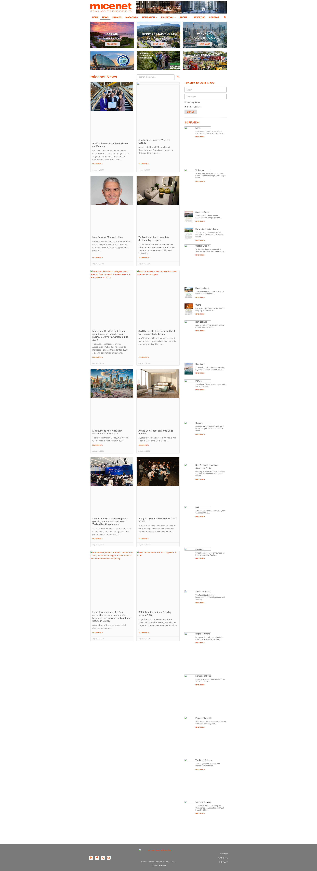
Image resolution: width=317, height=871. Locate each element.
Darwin (198, 381)
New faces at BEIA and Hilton (107, 237)
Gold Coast (200, 364)
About (183, 17)
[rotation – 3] (205, 69)
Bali (197, 507)
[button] (225, 17)
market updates (194, 106)
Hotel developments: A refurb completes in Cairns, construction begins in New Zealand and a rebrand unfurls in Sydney (111, 616)
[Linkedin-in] (91, 858)
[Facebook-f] (97, 858)
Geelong (199, 423)
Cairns (198, 305)
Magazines (131, 17)
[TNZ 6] (158, 69)
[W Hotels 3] (112, 69)
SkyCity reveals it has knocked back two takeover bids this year (156, 332)
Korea (197, 128)
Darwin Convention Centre (206, 229)
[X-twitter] (103, 858)
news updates (193, 102)
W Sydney (199, 170)
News (105, 17)
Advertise (199, 17)
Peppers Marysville (203, 718)
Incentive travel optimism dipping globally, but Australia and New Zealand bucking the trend (109, 521)
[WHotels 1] (181, 13)
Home (95, 17)
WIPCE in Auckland (203, 802)
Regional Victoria (202, 634)
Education (167, 17)
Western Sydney (202, 246)
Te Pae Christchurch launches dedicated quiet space (153, 239)
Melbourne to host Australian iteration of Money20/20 (107, 432)
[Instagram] (109, 858)
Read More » (97, 164)
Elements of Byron (203, 676)
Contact (214, 17)
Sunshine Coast (202, 212)
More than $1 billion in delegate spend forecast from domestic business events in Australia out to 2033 (110, 335)
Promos (116, 17)
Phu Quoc (199, 549)
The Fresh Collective (204, 760)
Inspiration (148, 17)
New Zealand (201, 322)
